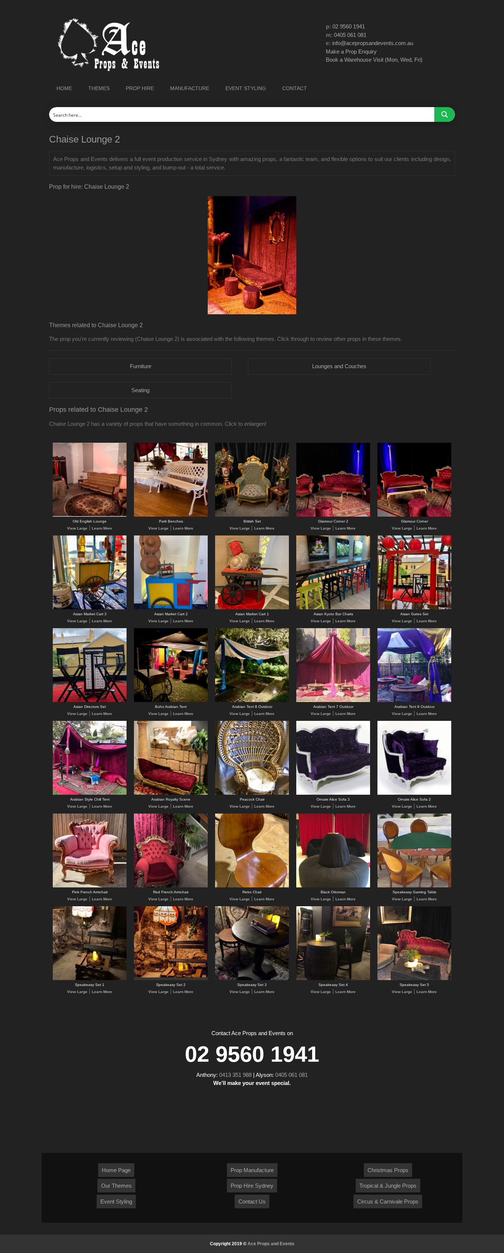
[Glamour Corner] (414, 515)
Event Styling (116, 1201)
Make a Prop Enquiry (351, 51)
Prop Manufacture (252, 1170)
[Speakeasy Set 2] (171, 979)
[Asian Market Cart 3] (90, 608)
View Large (77, 528)
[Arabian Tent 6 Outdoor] (414, 701)
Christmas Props (387, 1170)
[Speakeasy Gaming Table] (414, 886)
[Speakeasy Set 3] (252, 979)
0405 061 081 (350, 35)
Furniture (140, 366)
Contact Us (252, 1201)
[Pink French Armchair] (90, 886)
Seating (140, 390)
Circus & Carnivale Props (387, 1201)
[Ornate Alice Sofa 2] (414, 793)
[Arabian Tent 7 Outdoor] (333, 701)
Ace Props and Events (271, 1243)
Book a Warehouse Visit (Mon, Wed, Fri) (374, 60)
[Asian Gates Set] (414, 608)
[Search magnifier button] (444, 114)
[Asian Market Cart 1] (252, 608)
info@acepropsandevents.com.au (372, 43)
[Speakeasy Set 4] (333, 979)
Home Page (116, 1170)
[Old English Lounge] (90, 515)
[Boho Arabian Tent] (171, 701)
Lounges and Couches (339, 366)
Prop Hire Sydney (252, 1185)
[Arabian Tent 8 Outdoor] (252, 701)
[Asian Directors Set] (90, 701)
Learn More (102, 528)
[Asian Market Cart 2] (171, 608)
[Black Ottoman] (333, 886)
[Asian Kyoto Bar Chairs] (333, 608)
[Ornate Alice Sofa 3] (333, 793)
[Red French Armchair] (171, 886)
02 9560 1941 (348, 26)
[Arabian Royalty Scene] (171, 793)
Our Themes (116, 1185)
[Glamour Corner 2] (333, 515)
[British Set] (252, 515)
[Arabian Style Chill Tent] (90, 793)
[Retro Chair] (252, 886)
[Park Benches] (171, 515)
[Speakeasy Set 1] (90, 979)
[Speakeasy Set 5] (414, 979)
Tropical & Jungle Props (388, 1185)
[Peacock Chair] (252, 793)
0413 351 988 (235, 1075)
